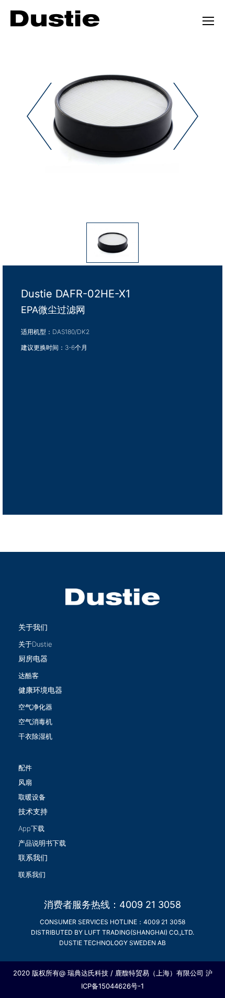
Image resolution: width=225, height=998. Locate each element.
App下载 (31, 828)
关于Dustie (35, 644)
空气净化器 (35, 707)
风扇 (25, 782)
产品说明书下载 (42, 843)
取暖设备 (32, 797)
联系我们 (32, 874)
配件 (25, 767)
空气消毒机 (35, 721)
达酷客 (28, 675)
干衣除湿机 (35, 736)
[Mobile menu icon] (208, 21)
